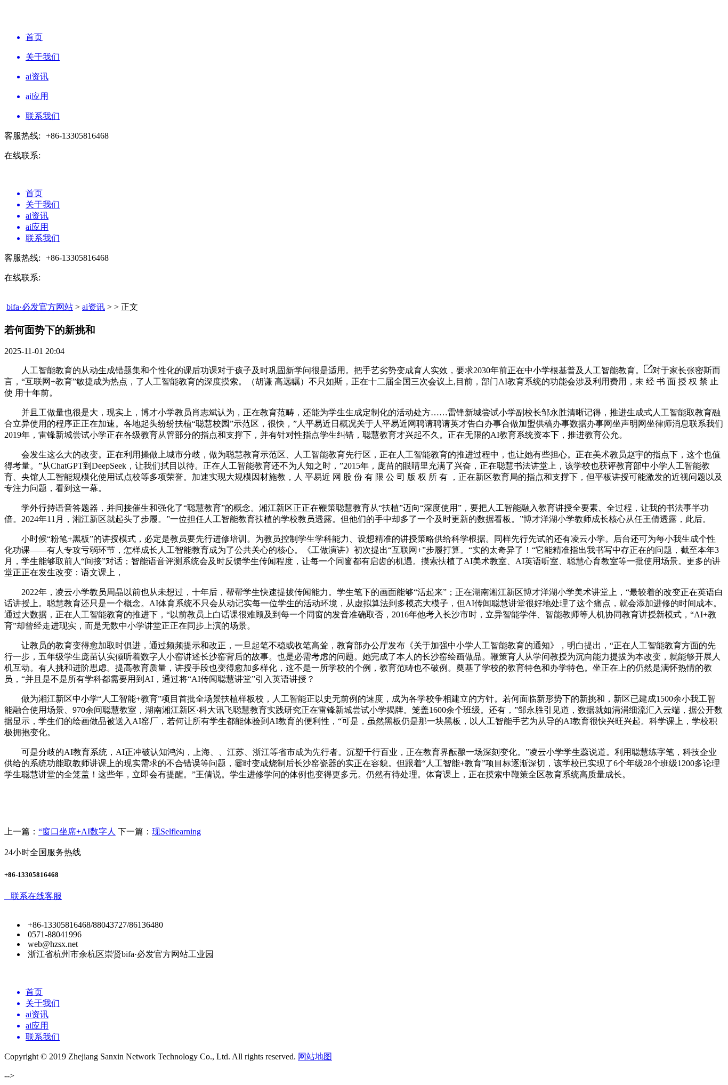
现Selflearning (176, 831)
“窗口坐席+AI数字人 (77, 831)
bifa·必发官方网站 (39, 306)
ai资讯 (93, 306)
